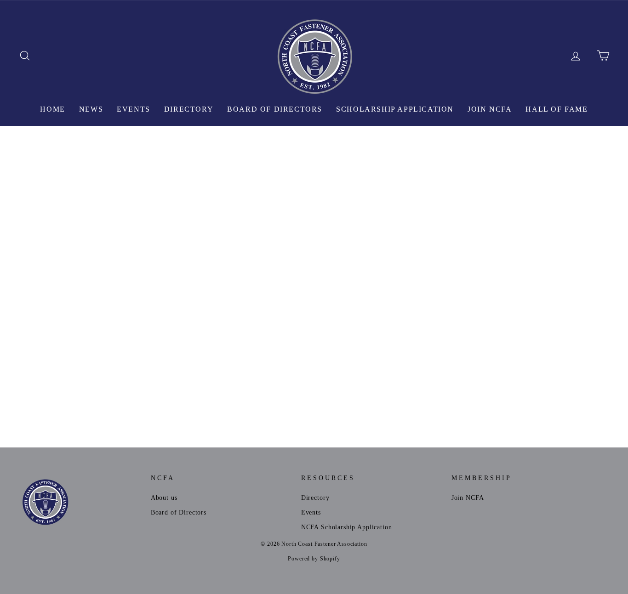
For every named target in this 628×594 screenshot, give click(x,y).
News (91, 109)
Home (52, 109)
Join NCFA (490, 109)
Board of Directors (274, 109)
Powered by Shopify (314, 558)
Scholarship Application (395, 109)
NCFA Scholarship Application (346, 527)
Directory (188, 109)
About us (164, 497)
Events (133, 109)
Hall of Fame (556, 109)
